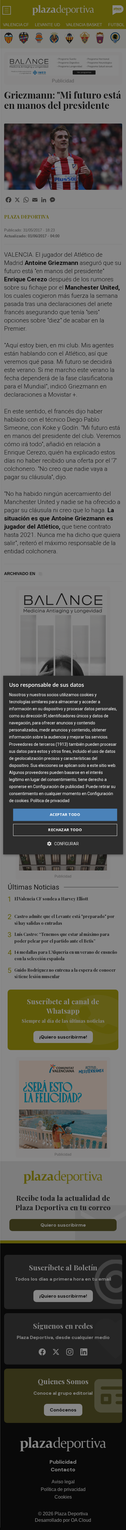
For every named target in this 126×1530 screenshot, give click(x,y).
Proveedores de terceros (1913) (38, 744)
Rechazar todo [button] (65, 829)
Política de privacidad (49, 801)
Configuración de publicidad (58, 786)
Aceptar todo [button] (65, 814)
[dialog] (63, 765)
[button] (63, 843)
